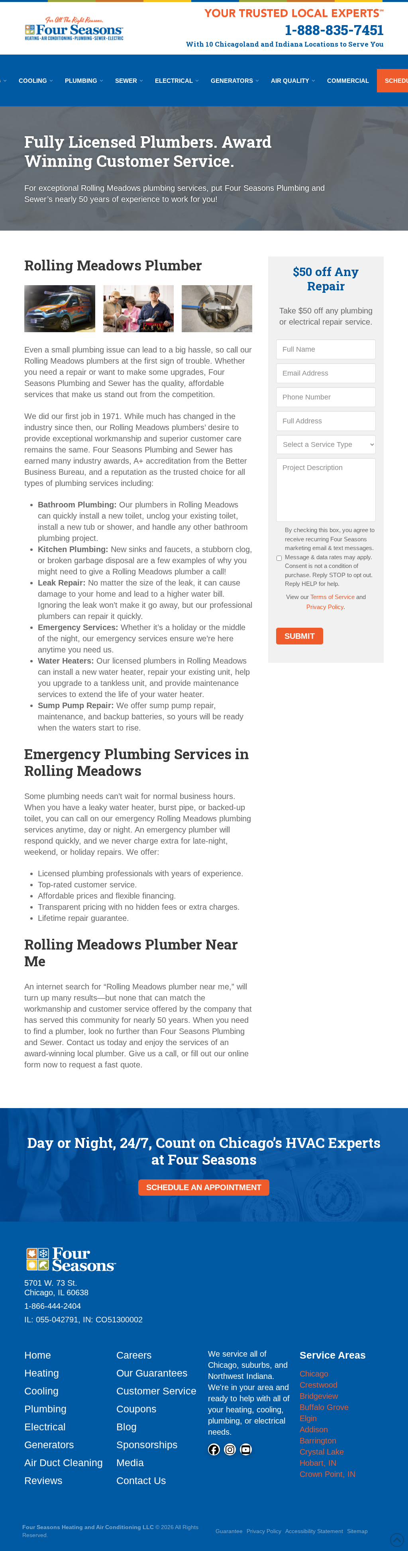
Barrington (318, 1440)
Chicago (314, 1373)
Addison (314, 1429)
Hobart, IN (318, 1463)
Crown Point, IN (327, 1474)
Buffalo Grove (324, 1407)
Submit (299, 636)
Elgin (308, 1418)
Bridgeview (319, 1396)
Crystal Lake (322, 1451)
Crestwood (318, 1385)
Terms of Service (332, 596)
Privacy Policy (324, 606)
